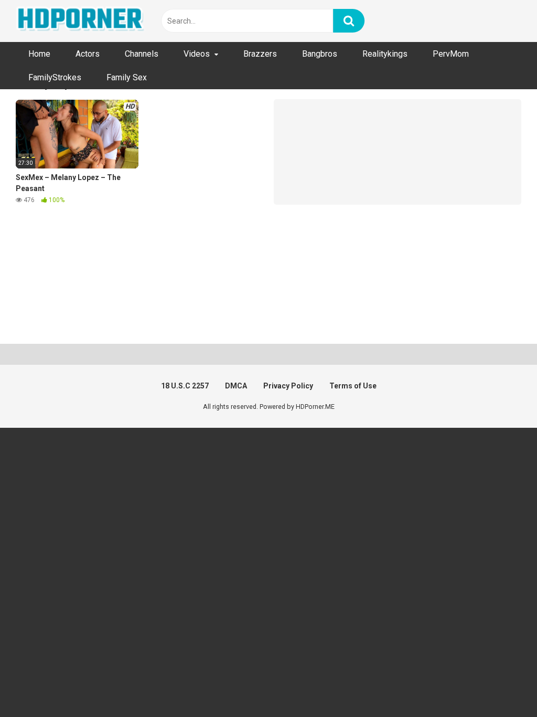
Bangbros (319, 54)
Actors (88, 54)
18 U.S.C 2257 (185, 386)
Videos (197, 54)
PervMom (451, 54)
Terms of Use (353, 386)
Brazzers (260, 54)
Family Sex (126, 77)
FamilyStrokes (54, 77)
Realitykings (384, 54)
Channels (141, 54)
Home (39, 54)
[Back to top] (502, 685)
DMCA (236, 386)
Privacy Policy (288, 386)
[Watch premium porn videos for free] (81, 21)
